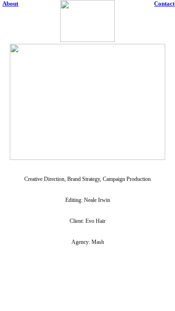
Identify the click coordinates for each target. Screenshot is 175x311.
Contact (164, 3)
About (10, 3)
